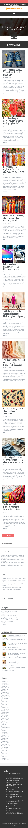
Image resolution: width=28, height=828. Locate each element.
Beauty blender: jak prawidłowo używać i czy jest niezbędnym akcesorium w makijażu (14, 637)
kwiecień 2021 (5, 736)
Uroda (4, 622)
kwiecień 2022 (5, 718)
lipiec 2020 (4, 750)
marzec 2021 (5, 738)
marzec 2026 (5, 689)
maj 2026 (4, 686)
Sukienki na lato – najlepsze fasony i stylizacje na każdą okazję (14, 169)
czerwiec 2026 (5, 684)
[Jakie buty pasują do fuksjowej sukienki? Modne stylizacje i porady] (13, 300)
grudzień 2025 (5, 693)
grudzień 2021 (5, 724)
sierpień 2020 (5, 749)
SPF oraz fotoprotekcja (8, 621)
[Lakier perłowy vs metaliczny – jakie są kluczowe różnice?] (13, 253)
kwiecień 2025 (5, 706)
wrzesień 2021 (5, 729)
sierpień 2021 (5, 730)
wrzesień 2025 (5, 698)
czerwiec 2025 (5, 703)
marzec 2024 (5, 710)
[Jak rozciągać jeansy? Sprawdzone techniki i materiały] (13, 59)
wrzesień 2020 (5, 747)
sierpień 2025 (5, 700)
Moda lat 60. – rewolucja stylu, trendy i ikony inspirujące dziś (14, 218)
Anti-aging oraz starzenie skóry (10, 611)
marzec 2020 (5, 756)
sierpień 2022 (5, 712)
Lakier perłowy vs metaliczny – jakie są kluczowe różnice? (12, 266)
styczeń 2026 (5, 692)
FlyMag (22, 823)
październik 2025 (6, 696)
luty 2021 (4, 739)
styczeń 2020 (5, 759)
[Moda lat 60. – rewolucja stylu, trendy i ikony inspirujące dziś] (13, 205)
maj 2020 (4, 753)
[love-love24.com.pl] (14, 8)
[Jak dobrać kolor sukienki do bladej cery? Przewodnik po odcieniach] (13, 349)
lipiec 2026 (4, 683)
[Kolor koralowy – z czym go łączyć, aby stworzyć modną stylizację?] (13, 107)
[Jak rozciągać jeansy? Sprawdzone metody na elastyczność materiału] (13, 446)
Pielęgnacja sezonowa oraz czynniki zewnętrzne (13, 617)
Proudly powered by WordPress (10, 823)
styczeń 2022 (5, 723)
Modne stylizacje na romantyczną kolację (12, 587)
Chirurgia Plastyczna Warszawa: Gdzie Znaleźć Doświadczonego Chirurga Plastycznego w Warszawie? (14, 793)
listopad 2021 (5, 726)
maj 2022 (4, 716)
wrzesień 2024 (5, 709)
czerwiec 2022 (5, 715)
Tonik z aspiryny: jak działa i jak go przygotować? (13, 555)
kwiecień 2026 (5, 687)
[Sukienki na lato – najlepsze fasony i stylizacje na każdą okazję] (13, 156)
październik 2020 (6, 745)
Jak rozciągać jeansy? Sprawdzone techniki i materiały (12, 72)
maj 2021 (4, 735)
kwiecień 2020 (5, 755)
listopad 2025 (5, 695)
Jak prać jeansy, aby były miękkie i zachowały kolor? (14, 578)
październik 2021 (6, 727)
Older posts (7, 535)
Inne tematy (5, 612)
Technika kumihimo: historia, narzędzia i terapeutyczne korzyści (13, 506)
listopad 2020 (5, 744)
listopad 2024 (5, 707)
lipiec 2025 (4, 701)
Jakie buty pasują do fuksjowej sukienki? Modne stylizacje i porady (14, 313)
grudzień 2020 (5, 742)
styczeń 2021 (5, 741)
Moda (5, 93)
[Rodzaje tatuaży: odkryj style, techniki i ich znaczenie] (13, 398)
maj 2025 (4, 704)
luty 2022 (4, 721)
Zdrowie (4, 624)
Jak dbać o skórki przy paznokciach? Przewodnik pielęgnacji (14, 28)
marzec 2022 (5, 719)
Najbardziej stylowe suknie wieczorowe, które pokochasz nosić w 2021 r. (14, 805)
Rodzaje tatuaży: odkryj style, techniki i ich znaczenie (13, 411)
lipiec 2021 (4, 732)
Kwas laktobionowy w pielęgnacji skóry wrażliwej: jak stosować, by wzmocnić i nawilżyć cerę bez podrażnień (14, 814)
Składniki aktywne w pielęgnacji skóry (11, 619)
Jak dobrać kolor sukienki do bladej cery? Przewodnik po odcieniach (14, 362)
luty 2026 (4, 690)
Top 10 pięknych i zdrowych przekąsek (16, 667)
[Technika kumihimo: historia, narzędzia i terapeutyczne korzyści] (13, 493)
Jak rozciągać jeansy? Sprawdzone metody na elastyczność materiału (13, 459)
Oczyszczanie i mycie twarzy (9, 615)
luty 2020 (4, 758)
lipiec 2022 (4, 713)
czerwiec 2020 (5, 752)
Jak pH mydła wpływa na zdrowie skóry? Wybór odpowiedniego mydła (15, 5)
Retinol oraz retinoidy (7, 618)
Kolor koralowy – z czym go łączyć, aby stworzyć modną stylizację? (13, 120)
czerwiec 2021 (5, 733)
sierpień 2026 (5, 681)
